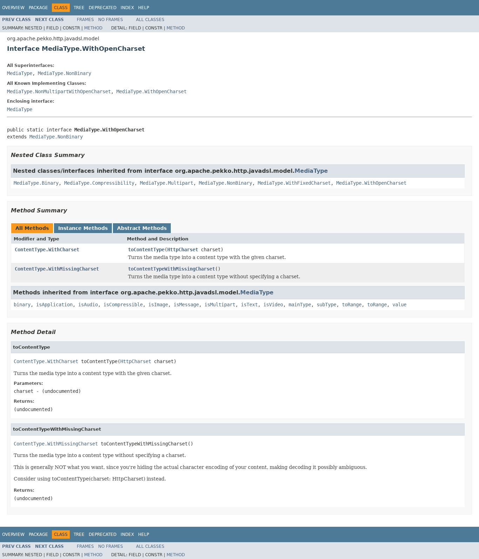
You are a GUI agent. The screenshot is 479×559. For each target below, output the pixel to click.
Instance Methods (83, 228)
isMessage (186, 304)
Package (38, 7)
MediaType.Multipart (166, 183)
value (399, 304)
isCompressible (123, 304)
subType (326, 304)
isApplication (54, 304)
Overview (13, 7)
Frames (85, 19)
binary (22, 304)
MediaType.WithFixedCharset (294, 183)
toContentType (146, 249)
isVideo (273, 304)
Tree (79, 7)
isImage (158, 304)
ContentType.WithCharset (47, 249)
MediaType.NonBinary (64, 73)
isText (249, 304)
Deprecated (102, 7)
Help (143, 7)
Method (93, 28)
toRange (352, 304)
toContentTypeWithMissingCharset (171, 269)
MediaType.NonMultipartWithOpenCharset (59, 91)
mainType (300, 304)
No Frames (110, 19)
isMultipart (219, 304)
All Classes (150, 19)
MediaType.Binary (36, 183)
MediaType (19, 73)
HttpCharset (182, 249)
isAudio (88, 304)
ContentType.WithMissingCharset (57, 269)
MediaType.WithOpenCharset (151, 91)
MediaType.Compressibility (99, 183)
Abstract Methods (142, 228)
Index (127, 7)
